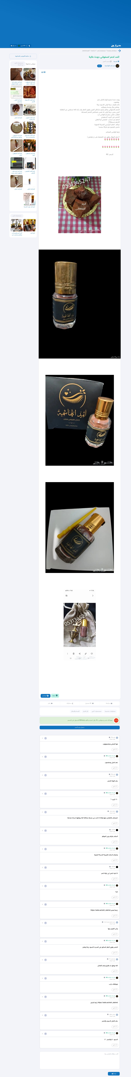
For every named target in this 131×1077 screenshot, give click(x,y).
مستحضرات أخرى (101, 50)
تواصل (44, 696)
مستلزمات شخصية (112, 50)
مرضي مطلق (112, 1014)
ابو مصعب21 (112, 959)
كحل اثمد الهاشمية (110, 66)
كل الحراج (93, 50)
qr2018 (113, 829)
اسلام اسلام (112, 811)
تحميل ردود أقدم (79, 727)
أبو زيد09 (113, 737)
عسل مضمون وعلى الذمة (109, 922)
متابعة (99, 66)
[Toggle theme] (29, 45)
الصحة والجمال (85, 50)
